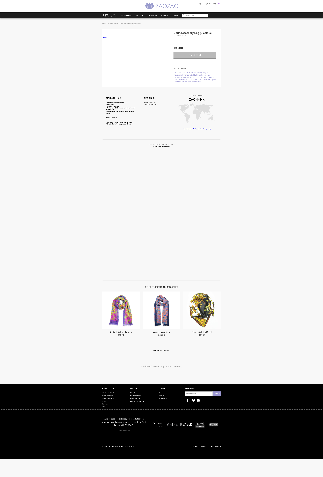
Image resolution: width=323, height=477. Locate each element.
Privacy (203, 446)
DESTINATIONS (126, 15)
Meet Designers (135, 396)
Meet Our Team (107, 396)
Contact (104, 404)
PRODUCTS (140, 15)
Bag (214, 4)
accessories (171, 287)
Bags (160, 393)
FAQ (103, 407)
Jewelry (161, 396)
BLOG (176, 15)
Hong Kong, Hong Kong (161, 146)
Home (104, 23)
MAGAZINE (165, 15)
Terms (195, 446)
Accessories (163, 398)
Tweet (104, 37)
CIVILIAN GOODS (179, 36)
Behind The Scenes (137, 401)
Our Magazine (135, 398)
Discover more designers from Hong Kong (197, 129)
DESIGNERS (153, 15)
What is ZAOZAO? (108, 393)
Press (104, 401)
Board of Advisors (108, 398)
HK (202, 100)
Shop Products (113, 23)
